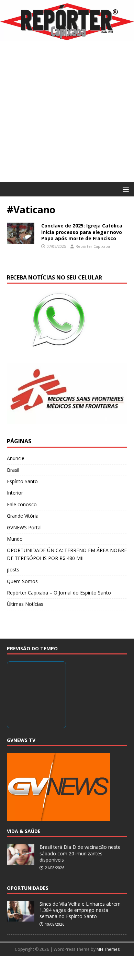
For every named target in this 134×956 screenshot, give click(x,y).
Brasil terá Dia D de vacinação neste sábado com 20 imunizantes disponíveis (80, 853)
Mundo (15, 539)
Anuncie (15, 458)
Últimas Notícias (25, 604)
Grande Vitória (22, 515)
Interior (15, 492)
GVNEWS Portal (24, 527)
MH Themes (108, 949)
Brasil (13, 470)
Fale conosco (22, 504)
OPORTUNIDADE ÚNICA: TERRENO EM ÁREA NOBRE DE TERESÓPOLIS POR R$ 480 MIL (67, 554)
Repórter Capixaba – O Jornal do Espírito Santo (59, 592)
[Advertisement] (67, 111)
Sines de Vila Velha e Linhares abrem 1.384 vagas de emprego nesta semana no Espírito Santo (80, 910)
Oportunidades (27, 888)
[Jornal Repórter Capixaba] (67, 37)
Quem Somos (22, 581)
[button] (124, 189)
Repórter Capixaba (93, 246)
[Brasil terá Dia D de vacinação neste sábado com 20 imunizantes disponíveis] (20, 861)
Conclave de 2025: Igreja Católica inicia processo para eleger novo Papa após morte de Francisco (81, 231)
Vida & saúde (24, 831)
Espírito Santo (22, 481)
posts (13, 569)
